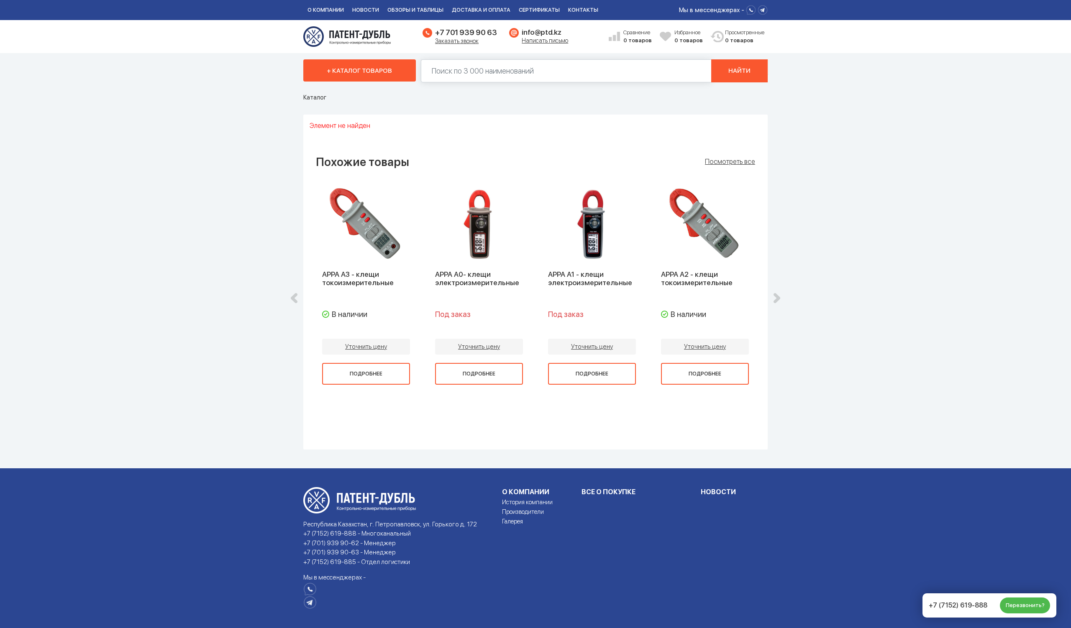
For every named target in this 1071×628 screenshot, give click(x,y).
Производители (523, 511)
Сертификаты (539, 10)
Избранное (688, 36)
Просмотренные (740, 36)
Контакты (583, 10)
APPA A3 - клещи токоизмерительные (358, 278)
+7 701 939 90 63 (466, 32)
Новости (365, 10)
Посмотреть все (730, 161)
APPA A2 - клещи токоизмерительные (697, 278)
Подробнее (366, 374)
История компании (527, 502)
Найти (739, 70)
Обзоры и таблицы (415, 10)
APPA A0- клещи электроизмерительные (477, 278)
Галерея (512, 521)
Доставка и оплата (481, 10)
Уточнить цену (366, 346)
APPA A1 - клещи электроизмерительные (590, 278)
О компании (325, 10)
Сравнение (637, 36)
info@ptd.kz (541, 32)
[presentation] (294, 298)
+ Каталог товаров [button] (359, 70)
